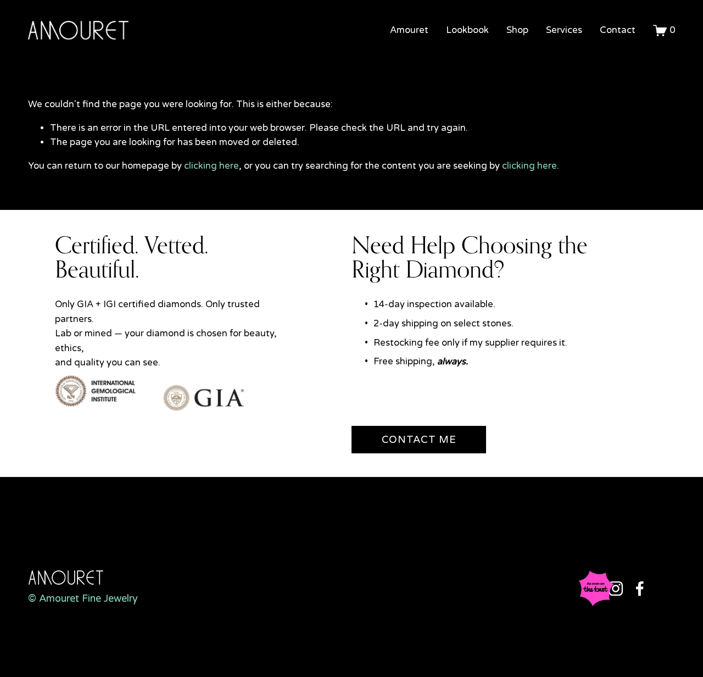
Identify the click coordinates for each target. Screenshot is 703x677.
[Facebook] (640, 588)
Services (564, 30)
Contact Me (419, 440)
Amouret (409, 30)
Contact (617, 30)
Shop (517, 30)
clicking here (211, 165)
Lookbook (467, 30)
